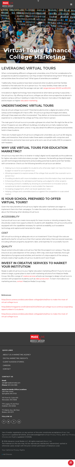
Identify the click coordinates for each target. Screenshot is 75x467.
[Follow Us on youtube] (19, 422)
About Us (47, 441)
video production (42, 279)
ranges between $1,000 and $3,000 (57, 88)
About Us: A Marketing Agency (17, 355)
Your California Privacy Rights (13, 450)
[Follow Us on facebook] (4, 422)
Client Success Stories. (13, 362)
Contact (7, 369)
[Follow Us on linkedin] (8, 422)
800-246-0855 (12, 385)
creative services (29, 276)
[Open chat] (71, 463)
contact (20, 281)
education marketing (29, 101)
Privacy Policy (55, 435)
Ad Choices (7, 454)
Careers (6, 365)
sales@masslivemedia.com (11, 383)
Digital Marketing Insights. (15, 358)
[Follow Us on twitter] (13, 422)
